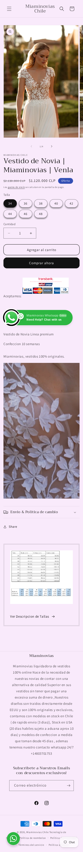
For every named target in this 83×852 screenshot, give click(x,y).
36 (25, 203)
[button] (9, 9)
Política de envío (59, 844)
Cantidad (9, 224)
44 (10, 214)
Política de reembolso (32, 838)
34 (10, 203)
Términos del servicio (31, 844)
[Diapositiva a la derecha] (52, 146)
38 (41, 203)
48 (41, 214)
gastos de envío (16, 187)
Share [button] (13, 526)
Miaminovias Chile (37, 832)
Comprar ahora (41, 263)
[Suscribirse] (68, 785)
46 (25, 214)
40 (56, 203)
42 (71, 203)
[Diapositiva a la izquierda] (31, 146)
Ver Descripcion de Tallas (29, 616)
